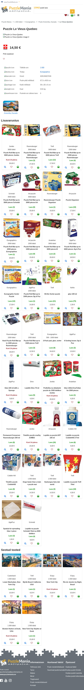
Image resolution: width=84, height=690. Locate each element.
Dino (32, 381)
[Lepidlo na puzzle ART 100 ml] (46, 449)
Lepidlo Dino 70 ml (32, 388)
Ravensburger (32, 146)
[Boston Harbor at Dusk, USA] (5, 643)
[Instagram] (10, 681)
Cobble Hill (72, 429)
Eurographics (30, 22)
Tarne (32, 670)
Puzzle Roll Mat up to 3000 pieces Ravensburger (32, 155)
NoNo (72, 288)
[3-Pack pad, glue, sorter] (46, 355)
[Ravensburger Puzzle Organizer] (46, 214)
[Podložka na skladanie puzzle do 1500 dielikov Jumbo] (46, 403)
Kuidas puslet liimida (73, 670)
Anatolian (52, 240)
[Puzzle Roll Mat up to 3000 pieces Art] (25, 214)
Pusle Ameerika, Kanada (48, 22)
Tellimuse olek (35, 667)
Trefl (52, 146)
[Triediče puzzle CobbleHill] (5, 496)
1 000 (42, 67)
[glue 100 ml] (66, 308)
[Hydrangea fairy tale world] (46, 496)
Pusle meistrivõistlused (38, 682)
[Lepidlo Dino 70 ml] (25, 402)
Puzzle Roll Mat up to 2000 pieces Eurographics (11, 249)
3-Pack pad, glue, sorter (52, 341)
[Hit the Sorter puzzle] (46, 308)
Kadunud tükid (71, 667)
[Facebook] (1, 681)
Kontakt (33, 685)
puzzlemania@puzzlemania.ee (11, 672)
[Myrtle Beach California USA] (25, 596)
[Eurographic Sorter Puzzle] (5, 308)
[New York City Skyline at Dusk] (25, 643)
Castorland (12, 576)
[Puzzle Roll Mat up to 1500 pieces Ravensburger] (66, 167)
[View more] (11, 136)
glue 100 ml (72, 294)
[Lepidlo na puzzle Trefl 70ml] (66, 496)
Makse (32, 673)
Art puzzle (32, 194)
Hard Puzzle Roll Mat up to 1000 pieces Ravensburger (11, 343)
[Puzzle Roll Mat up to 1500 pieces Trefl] (25, 355)
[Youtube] (5, 681)
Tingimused (34, 679)
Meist (32, 676)
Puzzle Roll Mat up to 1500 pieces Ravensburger (72, 155)
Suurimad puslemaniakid (56, 670)
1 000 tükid (18, 22)
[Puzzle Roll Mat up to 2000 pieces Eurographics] (5, 261)
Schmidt (12, 194)
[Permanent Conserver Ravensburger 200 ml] (5, 449)
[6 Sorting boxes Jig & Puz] (66, 355)
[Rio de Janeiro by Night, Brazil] (66, 596)
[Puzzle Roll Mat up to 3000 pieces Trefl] (46, 167)
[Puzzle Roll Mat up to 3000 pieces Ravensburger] (25, 167)
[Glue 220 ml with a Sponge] (5, 402)
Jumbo (11, 146)
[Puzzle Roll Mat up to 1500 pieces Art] (25, 261)
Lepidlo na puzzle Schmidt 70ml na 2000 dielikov (31, 531)
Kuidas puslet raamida (74, 673)
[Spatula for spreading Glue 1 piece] (5, 543)
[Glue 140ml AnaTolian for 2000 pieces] (66, 402)
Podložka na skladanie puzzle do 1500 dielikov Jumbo (52, 390)
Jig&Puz (72, 240)
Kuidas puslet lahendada (75, 676)
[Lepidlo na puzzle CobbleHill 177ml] (66, 449)
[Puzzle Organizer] (66, 214)
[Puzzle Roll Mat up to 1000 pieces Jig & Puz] (25, 308)
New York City (52, 582)
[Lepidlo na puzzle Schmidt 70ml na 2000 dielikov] (25, 543)
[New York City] (46, 596)
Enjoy (52, 576)
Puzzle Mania (6, 22)
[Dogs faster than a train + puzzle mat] (25, 496)
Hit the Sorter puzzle (52, 294)
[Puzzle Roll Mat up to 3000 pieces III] (46, 261)
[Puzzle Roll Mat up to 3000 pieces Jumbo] (5, 167)
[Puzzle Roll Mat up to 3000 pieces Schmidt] (5, 214)
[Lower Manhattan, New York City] (5, 596)
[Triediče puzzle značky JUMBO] (25, 449)
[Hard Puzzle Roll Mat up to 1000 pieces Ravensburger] (5, 355)
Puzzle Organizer (72, 200)
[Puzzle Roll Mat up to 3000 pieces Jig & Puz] (66, 261)
